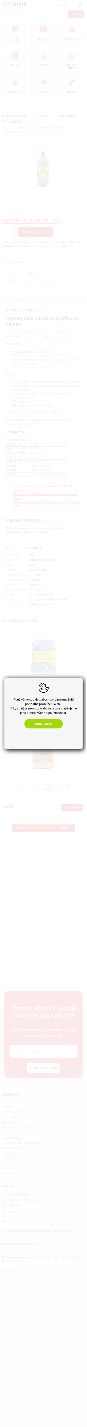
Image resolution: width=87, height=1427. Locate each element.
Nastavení (42, 736)
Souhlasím (42, 724)
